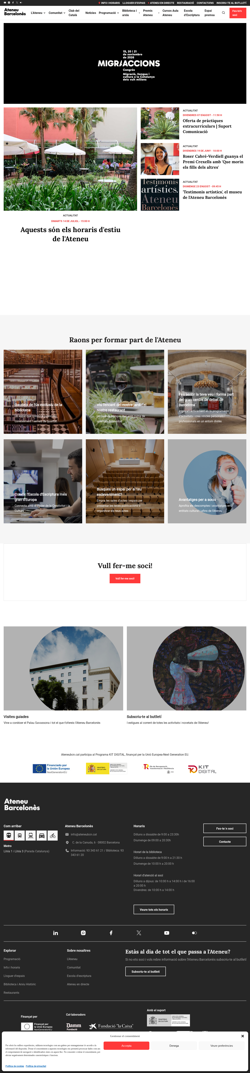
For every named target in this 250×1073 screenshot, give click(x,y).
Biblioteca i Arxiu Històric (20, 984)
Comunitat (55, 13)
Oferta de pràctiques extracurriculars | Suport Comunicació (207, 126)
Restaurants (11, 992)
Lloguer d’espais (134, 2)
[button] (243, 1036)
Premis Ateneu (148, 13)
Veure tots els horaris (154, 909)
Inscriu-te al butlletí (231, 2)
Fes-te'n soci (237, 13)
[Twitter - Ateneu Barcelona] (17, 2)
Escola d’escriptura (79, 976)
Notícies (90, 13)
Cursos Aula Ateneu (170, 13)
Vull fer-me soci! (125, 578)
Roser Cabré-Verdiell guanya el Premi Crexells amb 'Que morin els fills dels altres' (213, 162)
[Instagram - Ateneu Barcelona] (9, 2)
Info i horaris (110, 2)
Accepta (126, 1045)
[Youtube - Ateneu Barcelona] (5, 2)
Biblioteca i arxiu (129, 13)
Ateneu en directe (162, 2)
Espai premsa (210, 13)
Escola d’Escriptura (192, 13)
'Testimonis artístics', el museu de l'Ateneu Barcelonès (212, 194)
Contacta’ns (205, 2)
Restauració (185, 2)
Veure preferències (221, 1045)
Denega (174, 1045)
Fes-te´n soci (224, 828)
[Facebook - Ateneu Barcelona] (13, 2)
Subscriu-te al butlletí (146, 971)
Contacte (225, 841)
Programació (107, 13)
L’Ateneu (36, 13)
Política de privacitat (36, 1066)
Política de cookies (14, 1066)
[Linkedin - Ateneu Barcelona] (55, 934)
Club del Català (74, 13)
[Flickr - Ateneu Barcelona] (21, 2)
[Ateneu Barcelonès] (15, 19)
